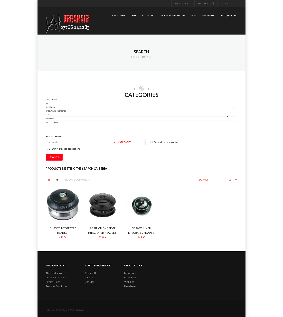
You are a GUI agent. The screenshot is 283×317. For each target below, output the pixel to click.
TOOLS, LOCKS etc (52, 122)
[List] (57, 180)
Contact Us (91, 273)
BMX (47, 103)
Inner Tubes (50, 119)
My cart (205, 3)
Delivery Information (56, 277)
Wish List (129, 282)
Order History (131, 277)
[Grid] (49, 180)
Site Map (89, 282)
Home (136, 57)
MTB (47, 115)
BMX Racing (50, 107)
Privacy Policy (53, 282)
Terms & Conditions (56, 286)
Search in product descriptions (64, 148)
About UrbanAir (54, 273)
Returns (89, 277)
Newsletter (130, 286)
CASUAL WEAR (51, 99)
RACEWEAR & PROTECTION (56, 111)
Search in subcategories (166, 142)
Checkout (227, 3)
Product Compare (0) (77, 179)
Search (148, 57)
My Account (183, 3)
